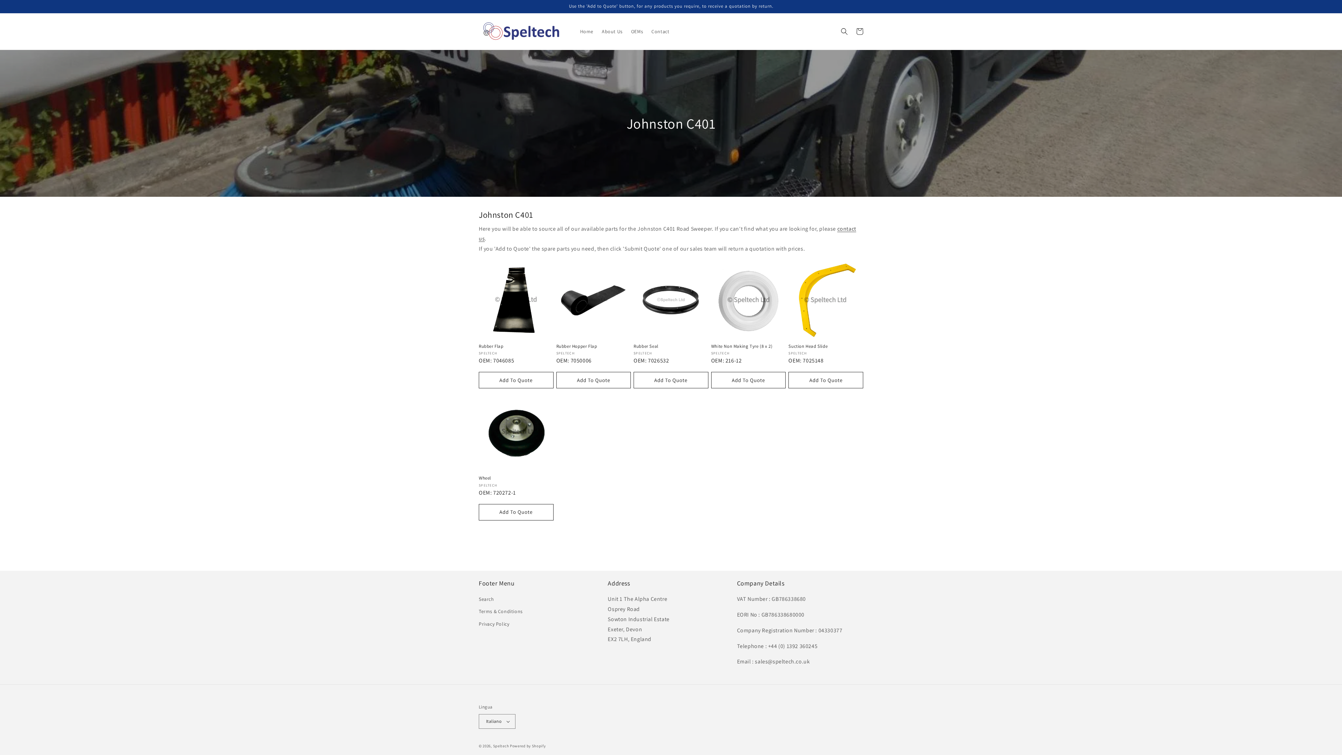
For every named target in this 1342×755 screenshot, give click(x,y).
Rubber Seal (646, 346)
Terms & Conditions (501, 611)
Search (486, 599)
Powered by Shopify (528, 745)
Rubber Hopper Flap (576, 346)
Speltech (501, 745)
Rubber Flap (491, 346)
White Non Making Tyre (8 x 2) (741, 346)
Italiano (494, 721)
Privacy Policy (494, 624)
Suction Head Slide (808, 346)
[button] (844, 31)
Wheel (485, 478)
